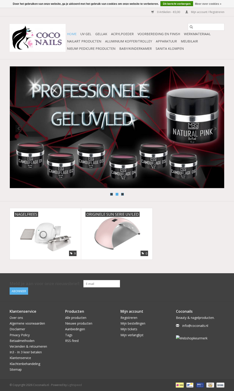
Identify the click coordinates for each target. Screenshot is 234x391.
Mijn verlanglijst (132, 335)
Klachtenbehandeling (25, 364)
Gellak (101, 34)
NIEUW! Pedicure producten (91, 48)
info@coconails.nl (195, 325)
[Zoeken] (191, 27)
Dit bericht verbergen (177, 3)
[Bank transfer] (219, 385)
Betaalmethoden (22, 341)
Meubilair (189, 41)
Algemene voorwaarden (27, 323)
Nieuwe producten (78, 323)
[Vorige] (19, 128)
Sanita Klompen (170, 48)
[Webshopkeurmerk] (200, 338)
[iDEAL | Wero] (179, 385)
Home (72, 34)
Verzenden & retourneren (28, 346)
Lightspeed (74, 385)
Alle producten (75, 317)
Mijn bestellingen (132, 323)
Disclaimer (17, 329)
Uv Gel (85, 34)
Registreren (128, 317)
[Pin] (199, 385)
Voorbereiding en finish (159, 34)
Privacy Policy (20, 335)
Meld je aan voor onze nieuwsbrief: (45, 283)
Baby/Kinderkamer (135, 48)
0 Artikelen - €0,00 (168, 12)
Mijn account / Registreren (207, 12)
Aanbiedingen (75, 329)
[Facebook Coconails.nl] (220, 283)
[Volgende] (215, 128)
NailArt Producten (84, 41)
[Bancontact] (189, 385)
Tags (68, 335)
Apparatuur (166, 41)
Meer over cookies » (208, 3)
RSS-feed (72, 341)
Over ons (16, 317)
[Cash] (210, 385)
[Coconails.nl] (38, 38)
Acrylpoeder (122, 34)
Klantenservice (20, 358)
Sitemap (16, 369)
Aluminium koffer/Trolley (128, 41)
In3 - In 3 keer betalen (26, 352)
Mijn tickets (128, 329)
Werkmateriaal (197, 34)
